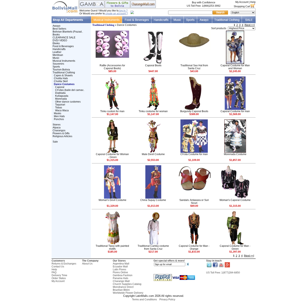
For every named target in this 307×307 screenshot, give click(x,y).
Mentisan (58, 55)
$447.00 (153, 71)
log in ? (123, 10)
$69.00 (194, 205)
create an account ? (116, 13)
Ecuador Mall (120, 266)
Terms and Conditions (144, 299)
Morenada (61, 98)
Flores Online (120, 272)
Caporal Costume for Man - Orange (194, 247)
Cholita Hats (61, 78)
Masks (57, 113)
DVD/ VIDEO (60, 40)
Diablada (60, 92)
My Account (241, 2)
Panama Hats (120, 278)
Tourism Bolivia (61, 69)
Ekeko (56, 43)
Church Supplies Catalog (127, 284)
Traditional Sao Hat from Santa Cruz (194, 67)
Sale (55, 141)
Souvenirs (58, 63)
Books (56, 34)
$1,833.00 (194, 251)
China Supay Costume (153, 200)
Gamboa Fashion (122, 275)
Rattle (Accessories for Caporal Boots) (112, 67)
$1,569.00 (235, 114)
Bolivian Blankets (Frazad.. (68, 31)
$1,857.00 (235, 160)
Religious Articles (62, 136)
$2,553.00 (153, 160)
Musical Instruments (64, 60)
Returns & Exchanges (64, 263)
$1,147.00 (112, 114)
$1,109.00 (194, 160)
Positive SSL (153, 305)
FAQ (54, 272)
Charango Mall (121, 281)
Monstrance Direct (123, 287)
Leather (57, 52)
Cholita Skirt (61, 81)
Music (56, 57)
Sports (56, 66)
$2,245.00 (235, 71)
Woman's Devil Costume (112, 200)
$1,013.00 (153, 205)
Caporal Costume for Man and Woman (235, 67)
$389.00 (194, 114)
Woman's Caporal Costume (235, 200)
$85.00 (112, 71)
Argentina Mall (121, 263)
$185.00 (112, 251)
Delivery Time (59, 275)
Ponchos (59, 119)
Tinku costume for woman (153, 111)
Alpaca (57, 127)
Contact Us (58, 266)
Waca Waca (62, 110)
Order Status (59, 278)
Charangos (59, 130)
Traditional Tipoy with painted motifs (112, 247)
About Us (87, 263)
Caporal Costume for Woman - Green (112, 156)
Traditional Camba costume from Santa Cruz (153, 247)
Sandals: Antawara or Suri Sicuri (194, 201)
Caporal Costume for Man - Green (235, 247)
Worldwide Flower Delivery (128, 292)
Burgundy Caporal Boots (194, 111)
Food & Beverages (63, 46)
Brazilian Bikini (121, 289)
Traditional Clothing (64, 72)
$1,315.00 (112, 160)
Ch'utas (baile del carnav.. (69, 90)
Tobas (58, 107)
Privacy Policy (167, 299)
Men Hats (59, 116)
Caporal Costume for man (235, 111)
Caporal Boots (153, 65)
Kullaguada (61, 95)
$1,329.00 (112, 205)
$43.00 (194, 71)
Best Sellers (59, 28)
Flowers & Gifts (61, 133)
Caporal (59, 87)
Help (253, 2)
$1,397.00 (235, 251)
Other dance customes (68, 101)
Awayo (56, 25)
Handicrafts (59, 49)
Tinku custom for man (112, 111)
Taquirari (60, 104)
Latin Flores (119, 269)
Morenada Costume (235, 154)
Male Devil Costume (153, 154)
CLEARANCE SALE (64, 37)
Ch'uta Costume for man (194, 154)
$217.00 (153, 251)
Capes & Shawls (63, 75)
